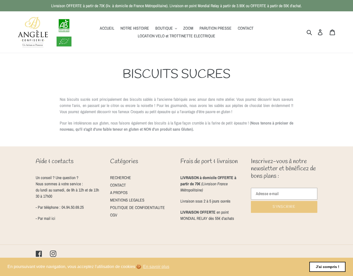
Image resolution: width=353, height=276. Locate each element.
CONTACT (118, 185)
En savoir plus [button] (156, 266)
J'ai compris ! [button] (327, 267)
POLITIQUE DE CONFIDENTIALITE (137, 207)
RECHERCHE (120, 177)
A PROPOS (119, 192)
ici (52, 218)
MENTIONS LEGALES (127, 200)
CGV (113, 215)
